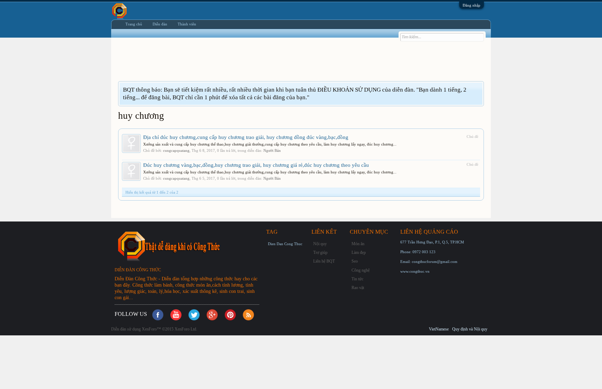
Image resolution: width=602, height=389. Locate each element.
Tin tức (357, 279)
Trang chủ (133, 24)
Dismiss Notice (478, 89)
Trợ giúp (320, 252)
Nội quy (320, 243)
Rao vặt (358, 287)
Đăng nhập (471, 5)
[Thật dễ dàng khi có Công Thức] (189, 246)
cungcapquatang (176, 150)
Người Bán (272, 150)
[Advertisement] (245, 63)
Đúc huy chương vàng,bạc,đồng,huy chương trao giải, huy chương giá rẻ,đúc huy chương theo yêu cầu (256, 165)
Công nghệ (361, 270)
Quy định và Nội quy (469, 329)
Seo (355, 261)
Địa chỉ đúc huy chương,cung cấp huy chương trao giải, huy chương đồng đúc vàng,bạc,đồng (245, 137)
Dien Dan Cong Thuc (285, 244)
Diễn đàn (160, 24)
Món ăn (358, 243)
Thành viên (187, 24)
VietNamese (439, 329)
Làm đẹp (359, 252)
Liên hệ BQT (324, 261)
